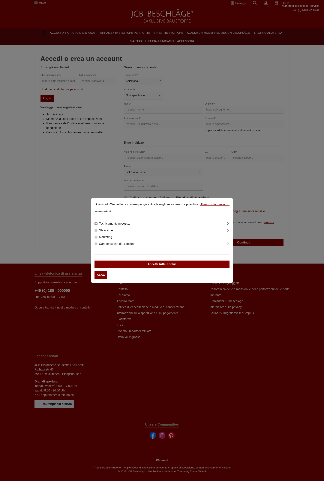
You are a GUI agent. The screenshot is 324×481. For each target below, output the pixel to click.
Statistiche (106, 230)
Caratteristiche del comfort (116, 243)
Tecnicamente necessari (115, 223)
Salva (101, 275)
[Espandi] (228, 223)
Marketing (105, 237)
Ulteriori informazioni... (215, 204)
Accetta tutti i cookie (162, 264)
